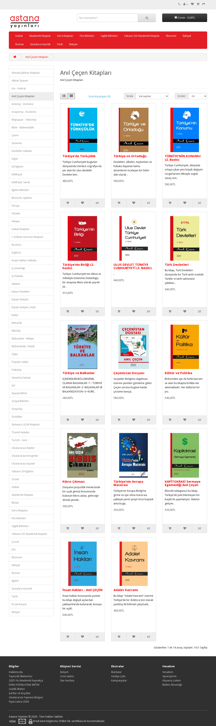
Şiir (13, 385)
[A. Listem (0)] (192, 4)
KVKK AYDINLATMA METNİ (24, 684)
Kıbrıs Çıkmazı (73, 481)
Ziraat (15, 479)
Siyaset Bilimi (19, 393)
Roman (19, 44)
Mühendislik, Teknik (23, 346)
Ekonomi (171, 36)
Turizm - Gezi (19, 440)
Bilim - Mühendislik (23, 127)
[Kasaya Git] (203, 4)
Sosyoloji (17, 409)
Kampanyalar (119, 680)
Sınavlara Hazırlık (40, 44)
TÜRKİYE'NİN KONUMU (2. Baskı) (183, 158)
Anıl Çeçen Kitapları (36, 57)
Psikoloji (17, 370)
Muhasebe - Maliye (23, 338)
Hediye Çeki (118, 676)
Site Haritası (67, 680)
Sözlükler (17, 416)
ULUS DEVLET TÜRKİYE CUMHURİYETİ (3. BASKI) (132, 266)
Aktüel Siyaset (20, 80)
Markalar (116, 672)
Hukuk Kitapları (21, 229)
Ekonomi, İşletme (22, 198)
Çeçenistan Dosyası (128, 373)
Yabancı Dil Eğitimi (22, 471)
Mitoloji (16, 330)
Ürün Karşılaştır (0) (99, 96)
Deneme (17, 143)
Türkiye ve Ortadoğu (129, 156)
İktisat (15, 502)
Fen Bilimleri (87, 36)
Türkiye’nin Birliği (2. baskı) (78, 266)
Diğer (15, 159)
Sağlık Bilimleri (109, 36)
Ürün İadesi (67, 676)
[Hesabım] (185, 4)
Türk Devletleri (177, 264)
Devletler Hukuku (22, 151)
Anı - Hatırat (19, 88)
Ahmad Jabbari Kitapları (26, 73)
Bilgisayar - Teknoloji (24, 119)
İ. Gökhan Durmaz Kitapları (27, 237)
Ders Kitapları (65, 36)
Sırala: (130, 96)
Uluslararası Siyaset (23, 463)
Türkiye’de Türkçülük (79, 156)
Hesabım (167, 672)
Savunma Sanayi (21, 377)
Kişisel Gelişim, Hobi (24, 307)
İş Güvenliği (18, 268)
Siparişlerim (169, 676)
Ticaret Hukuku (20, 432)
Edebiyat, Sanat (21, 182)
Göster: (181, 96)
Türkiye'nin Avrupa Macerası (128, 483)
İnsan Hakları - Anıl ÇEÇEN (82, 590)
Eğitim (15, 581)
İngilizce (16, 252)
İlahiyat (187, 36)
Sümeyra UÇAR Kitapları (26, 424)
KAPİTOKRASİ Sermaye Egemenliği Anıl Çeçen (182, 483)
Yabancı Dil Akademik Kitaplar (142, 36)
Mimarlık (17, 323)
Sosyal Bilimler (20, 401)
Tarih (60, 44)
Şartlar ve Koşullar (20, 693)
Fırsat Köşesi (19, 604)
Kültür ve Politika (178, 373)
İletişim (73, 44)
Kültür (15, 315)
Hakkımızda (16, 672)
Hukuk (19, 36)
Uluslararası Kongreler (25, 456)
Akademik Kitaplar (40, 36)
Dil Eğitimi (17, 166)
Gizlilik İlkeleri (17, 689)
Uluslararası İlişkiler (23, 448)
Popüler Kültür (20, 362)
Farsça (15, 205)
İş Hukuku (17, 276)
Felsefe (16, 213)
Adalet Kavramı (125, 590)
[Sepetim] (198, 4)
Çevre (15, 135)
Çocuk (15, 541)
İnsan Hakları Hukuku (24, 260)
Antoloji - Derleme (22, 104)
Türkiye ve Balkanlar (78, 373)
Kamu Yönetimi (21, 291)
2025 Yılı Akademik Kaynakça (26, 680)
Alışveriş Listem (171, 680)
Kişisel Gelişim (20, 299)
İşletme (16, 284)
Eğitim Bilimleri (20, 190)
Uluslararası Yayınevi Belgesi (26, 697)
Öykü (15, 354)
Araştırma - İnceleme (24, 112)
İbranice (16, 245)
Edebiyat (17, 174)
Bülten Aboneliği (172, 684)
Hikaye (16, 221)
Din (14, 549)
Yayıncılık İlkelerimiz (20, 676)
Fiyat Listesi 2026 (19, 701)
